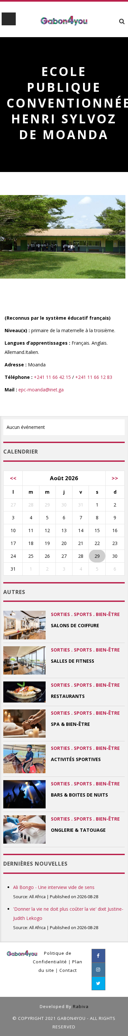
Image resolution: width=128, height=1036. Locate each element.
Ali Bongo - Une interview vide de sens (54, 887)
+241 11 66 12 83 (93, 377)
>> (115, 478)
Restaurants (68, 696)
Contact (68, 970)
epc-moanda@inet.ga (41, 389)
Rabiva (81, 1006)
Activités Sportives (76, 759)
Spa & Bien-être (70, 724)
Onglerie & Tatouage (78, 830)
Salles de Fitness (72, 661)
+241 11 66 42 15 (52, 377)
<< (13, 478)
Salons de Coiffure (75, 625)
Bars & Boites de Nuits (79, 795)
